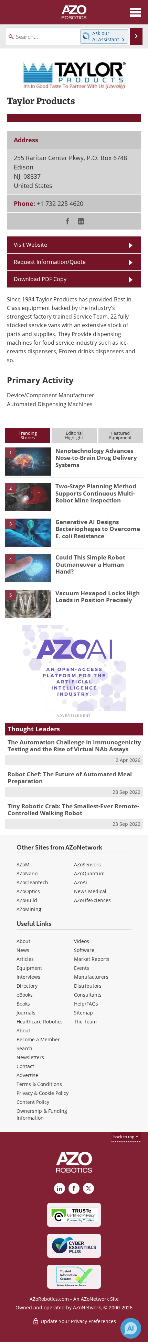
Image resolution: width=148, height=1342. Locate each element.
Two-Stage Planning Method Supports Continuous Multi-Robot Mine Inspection (95, 493)
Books (23, 1003)
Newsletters (30, 1057)
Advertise (27, 1075)
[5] (28, 603)
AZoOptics (28, 891)
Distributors (88, 986)
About (23, 941)
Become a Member (38, 1039)
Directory (27, 986)
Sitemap (83, 1012)
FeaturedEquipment (120, 435)
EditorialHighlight (74, 435)
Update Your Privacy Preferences (77, 1321)
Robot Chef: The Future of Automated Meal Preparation (70, 777)
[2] (28, 496)
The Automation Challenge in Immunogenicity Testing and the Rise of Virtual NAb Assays (74, 745)
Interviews (28, 977)
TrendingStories (28, 435)
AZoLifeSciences (92, 900)
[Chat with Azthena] (130, 1328)
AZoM (23, 864)
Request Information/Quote (50, 261)
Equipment (29, 968)
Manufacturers (91, 977)
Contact (25, 1066)
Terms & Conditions (39, 1084)
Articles (25, 959)
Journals (26, 1012)
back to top (124, 1136)
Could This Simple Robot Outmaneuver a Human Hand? (90, 564)
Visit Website (30, 244)
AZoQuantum (89, 873)
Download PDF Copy (40, 278)
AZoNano (27, 873)
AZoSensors (87, 864)
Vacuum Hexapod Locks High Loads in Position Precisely (97, 596)
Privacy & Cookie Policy (42, 1093)
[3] (28, 532)
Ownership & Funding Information (42, 1114)
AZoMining (29, 909)
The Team (85, 1021)
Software (84, 950)
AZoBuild (27, 900)
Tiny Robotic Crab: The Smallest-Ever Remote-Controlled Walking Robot (73, 809)
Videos (81, 941)
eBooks (25, 994)
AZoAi (80, 882)
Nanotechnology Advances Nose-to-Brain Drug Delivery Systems (96, 458)
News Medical (90, 891)
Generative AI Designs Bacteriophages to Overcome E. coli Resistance (97, 529)
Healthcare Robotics (40, 1021)
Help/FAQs (86, 1003)
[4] (28, 568)
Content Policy (33, 1102)
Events (81, 968)
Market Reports (91, 959)
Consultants (88, 994)
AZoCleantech (32, 882)
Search (24, 1048)
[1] (28, 461)
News (23, 950)
